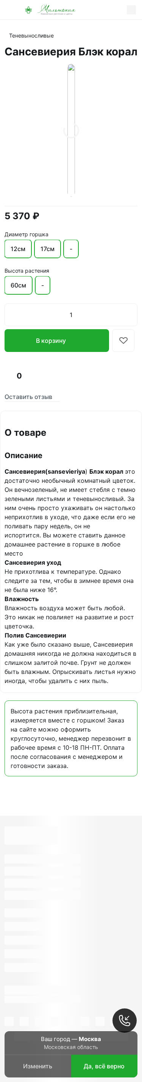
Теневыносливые (31, 35)
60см (18, 285)
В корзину (51, 340)
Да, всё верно (104, 1066)
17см (48, 249)
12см (18, 249)
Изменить (37, 1066)
